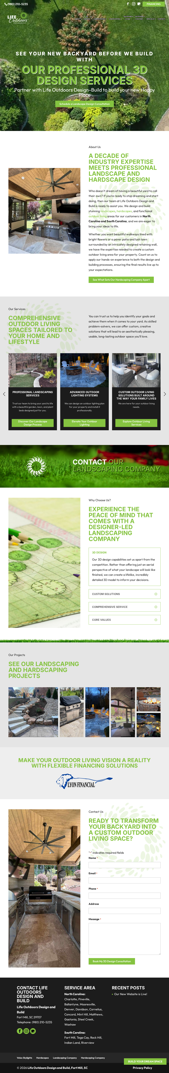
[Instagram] (133, 4)
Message (95, 919)
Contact (161, 19)
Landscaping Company (65, 1057)
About (78, 19)
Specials (150, 19)
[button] (165, 394)
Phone (93, 888)
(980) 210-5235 (18, 4)
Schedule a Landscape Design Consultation (84, 103)
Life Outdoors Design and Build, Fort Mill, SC (58, 1068)
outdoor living (98, 216)
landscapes (108, 211)
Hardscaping (99, 19)
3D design (87, 18)
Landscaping (114, 19)
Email (93, 873)
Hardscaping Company (93, 1057)
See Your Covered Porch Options (87, 423)
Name (93, 858)
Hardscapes (42, 1057)
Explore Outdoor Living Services (35, 423)
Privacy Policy (142, 1068)
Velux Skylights (24, 1057)
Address (94, 903)
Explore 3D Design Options (139, 422)
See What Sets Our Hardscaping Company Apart (121, 279)
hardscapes (124, 211)
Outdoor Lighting (139, 18)
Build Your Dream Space (145, 1061)
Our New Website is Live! (130, 994)
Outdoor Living (128, 18)
